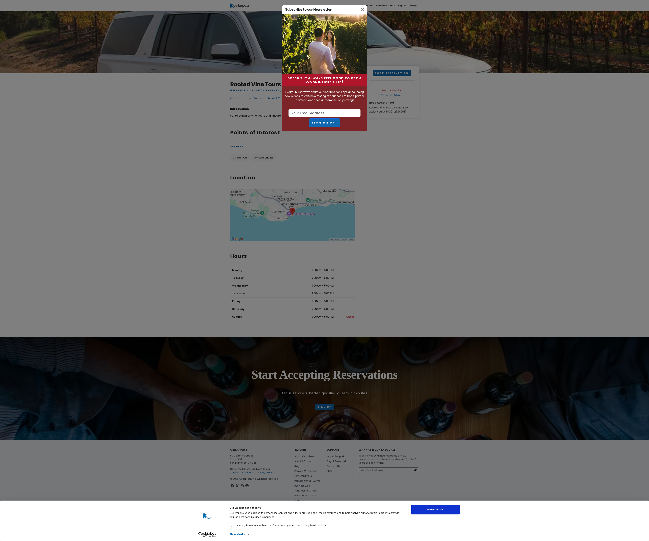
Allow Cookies (435, 509)
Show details (237, 534)
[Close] (362, 9)
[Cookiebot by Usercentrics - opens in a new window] (207, 534)
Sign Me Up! (324, 123)
